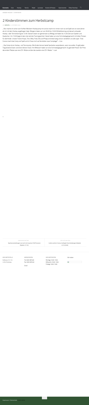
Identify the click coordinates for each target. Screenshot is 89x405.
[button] (81, 7)
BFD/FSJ (7, 25)
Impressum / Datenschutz (10, 400)
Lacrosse (40, 8)
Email (25, 265)
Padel (33, 8)
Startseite (6, 8)
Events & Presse (50, 8)
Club (12, 8)
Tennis (27, 8)
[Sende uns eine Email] (83, 401)
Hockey (19, 8)
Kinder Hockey (8, 12)
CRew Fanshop (73, 8)
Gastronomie (62, 8)
